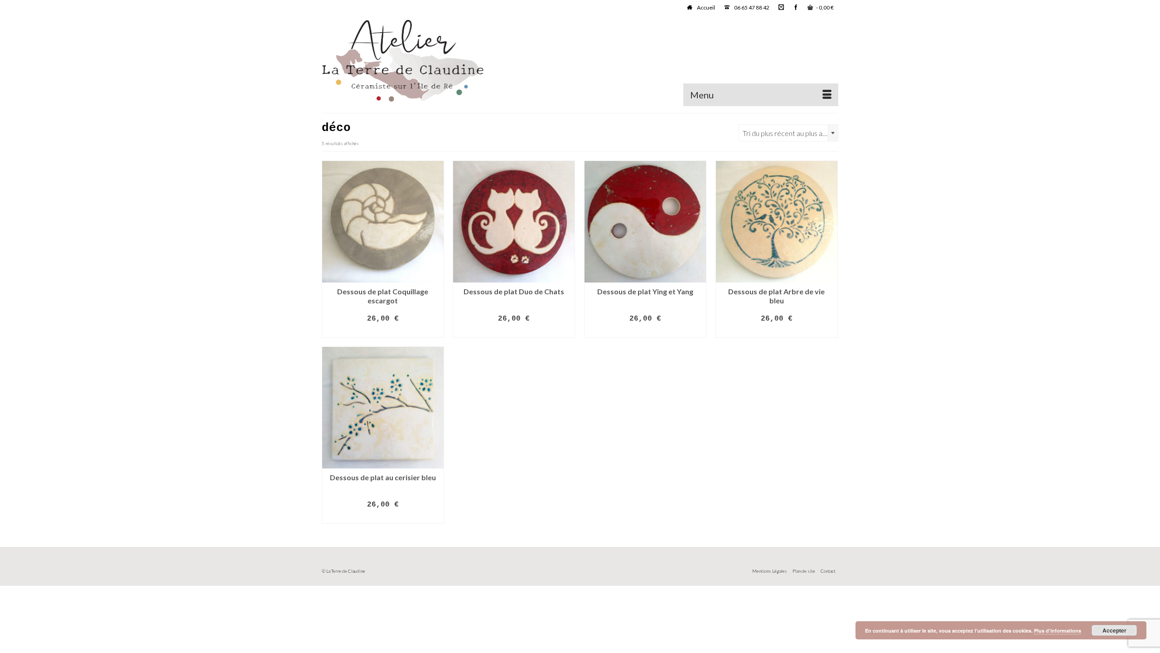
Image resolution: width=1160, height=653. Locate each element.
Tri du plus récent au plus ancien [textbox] (790, 133)
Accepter (1114, 630)
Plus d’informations (1057, 630)
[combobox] (788, 132)
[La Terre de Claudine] (403, 60)
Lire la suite (382, 331)
